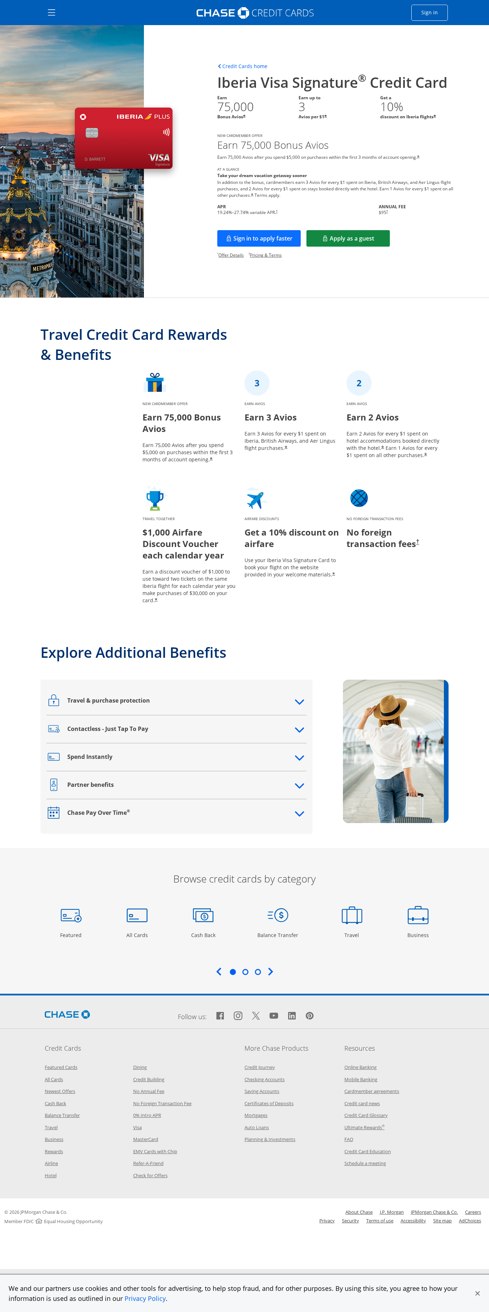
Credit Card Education (367, 1151)
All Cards (138, 934)
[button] (477, 1293)
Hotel (51, 1175)
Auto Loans (257, 1127)
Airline (51, 1163)
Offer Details (231, 255)
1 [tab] (233, 972)
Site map (442, 1220)
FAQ (348, 1139)
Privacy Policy (145, 1298)
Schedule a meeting (365, 1163)
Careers (473, 1212)
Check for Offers (150, 1175)
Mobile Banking (360, 1079)
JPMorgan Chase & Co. (434, 1212)
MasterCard (145, 1139)
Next (271, 971)
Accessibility (413, 1220)
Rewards (54, 1151)
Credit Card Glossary (366, 1115)
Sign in (434, 12)
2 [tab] (245, 972)
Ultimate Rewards (364, 1127)
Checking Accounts (265, 1079)
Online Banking (360, 1067)
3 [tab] (258, 972)
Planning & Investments (270, 1139)
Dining (140, 1067)
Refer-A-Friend (148, 1163)
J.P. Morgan (392, 1212)
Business (419, 934)
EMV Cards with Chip (155, 1151)
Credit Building (148, 1079)
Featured (71, 934)
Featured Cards (61, 1067)
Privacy (327, 1220)
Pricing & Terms (266, 255)
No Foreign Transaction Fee (162, 1103)
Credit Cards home (244, 66)
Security (350, 1220)
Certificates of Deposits (269, 1103)
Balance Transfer (277, 934)
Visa (137, 1127)
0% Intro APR (147, 1115)
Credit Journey (260, 1067)
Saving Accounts (262, 1091)
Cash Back (203, 934)
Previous (219, 971)
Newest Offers (60, 1091)
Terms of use (379, 1220)
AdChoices (470, 1220)
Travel (354, 934)
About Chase (359, 1212)
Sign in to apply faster (267, 240)
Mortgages (256, 1115)
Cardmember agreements (371, 1091)
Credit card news (362, 1103)
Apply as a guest (360, 240)
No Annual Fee (148, 1091)
